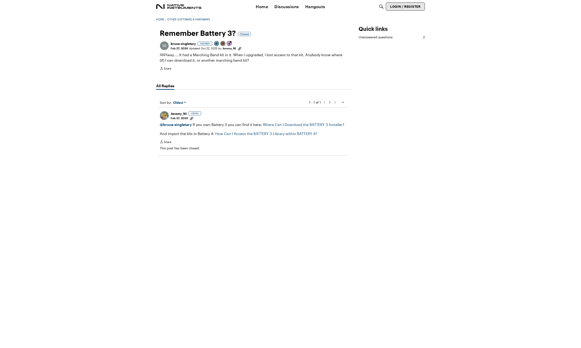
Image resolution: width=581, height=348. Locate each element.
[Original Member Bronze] (223, 44)
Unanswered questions (392, 37)
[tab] (165, 86)
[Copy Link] (239, 48)
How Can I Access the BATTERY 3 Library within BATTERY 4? (266, 133)
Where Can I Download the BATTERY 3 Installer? (303, 124)
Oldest (178, 103)
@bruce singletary (176, 124)
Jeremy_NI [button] (229, 48)
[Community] (179, 6)
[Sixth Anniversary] (229, 44)
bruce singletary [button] (183, 44)
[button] (164, 45)
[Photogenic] (216, 44)
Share (165, 69)
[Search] (381, 6)
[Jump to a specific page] (342, 102)
